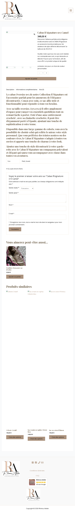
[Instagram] (33, 462)
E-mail (11, 214)
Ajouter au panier (31, 79)
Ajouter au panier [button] (15, 277)
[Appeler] (39, 462)
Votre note (14, 188)
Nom (11, 205)
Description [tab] (10, 90)
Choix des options (15, 437)
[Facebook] (36, 462)
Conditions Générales (37, 471)
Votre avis (13, 193)
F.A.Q (37, 476)
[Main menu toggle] (70, 10)
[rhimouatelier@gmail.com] (42, 462)
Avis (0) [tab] (41, 90)
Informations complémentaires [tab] (26, 90)
